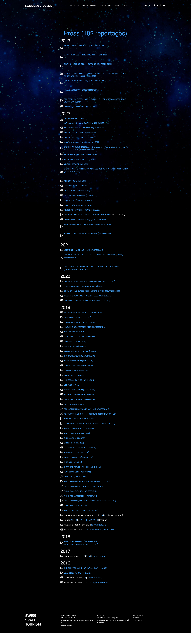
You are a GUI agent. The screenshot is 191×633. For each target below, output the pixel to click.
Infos (123, 5)
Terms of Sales (138, 615)
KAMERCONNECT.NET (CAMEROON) (79, 380)
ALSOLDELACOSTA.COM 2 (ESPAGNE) (80, 132)
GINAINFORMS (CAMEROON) (76, 370)
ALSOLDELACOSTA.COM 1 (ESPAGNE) (80, 137)
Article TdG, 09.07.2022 (74, 118)
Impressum (137, 620)
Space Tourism (104, 5)
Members (100, 623)
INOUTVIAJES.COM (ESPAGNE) (77, 190)
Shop (115, 5)
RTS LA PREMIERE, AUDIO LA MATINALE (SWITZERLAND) (87, 409)
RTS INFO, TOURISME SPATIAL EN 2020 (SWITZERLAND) (87, 300)
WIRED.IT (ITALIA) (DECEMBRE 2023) (79, 106)
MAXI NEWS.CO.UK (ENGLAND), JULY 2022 (81, 142)
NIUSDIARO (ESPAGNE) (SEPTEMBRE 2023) (82, 210)
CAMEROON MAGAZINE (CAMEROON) (80, 447)
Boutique (100, 615)
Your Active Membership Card (108, 618)
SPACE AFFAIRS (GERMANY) (76, 505)
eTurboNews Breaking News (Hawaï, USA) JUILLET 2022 (87, 224)
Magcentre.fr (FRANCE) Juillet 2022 (79, 200)
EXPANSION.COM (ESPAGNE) (76, 186)
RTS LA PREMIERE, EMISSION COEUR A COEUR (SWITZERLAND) (90, 500)
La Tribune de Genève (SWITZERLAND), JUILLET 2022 (86, 123)
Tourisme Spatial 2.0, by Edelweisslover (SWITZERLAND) (88, 233)
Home (72, 5)
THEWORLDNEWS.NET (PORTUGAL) (79, 428)
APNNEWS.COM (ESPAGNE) (76, 181)
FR (150, 5)
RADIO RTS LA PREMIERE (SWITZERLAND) (81, 496)
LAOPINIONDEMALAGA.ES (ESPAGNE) (80, 195)
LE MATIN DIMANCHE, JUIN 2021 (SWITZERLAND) (84, 250)
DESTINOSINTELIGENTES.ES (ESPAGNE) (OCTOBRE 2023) (88, 64)
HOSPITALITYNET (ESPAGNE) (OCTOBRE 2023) (84, 80)
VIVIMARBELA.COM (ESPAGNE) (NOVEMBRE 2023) (85, 219)
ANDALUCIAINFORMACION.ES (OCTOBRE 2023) (84, 45)
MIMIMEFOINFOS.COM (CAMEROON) (80, 390)
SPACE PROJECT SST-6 (86, 5)
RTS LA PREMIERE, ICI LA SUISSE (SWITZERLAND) (84, 486)
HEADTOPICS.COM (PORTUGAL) (77, 375)
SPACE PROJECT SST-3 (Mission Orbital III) (113, 620)
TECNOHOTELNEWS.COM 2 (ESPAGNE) (80, 154)
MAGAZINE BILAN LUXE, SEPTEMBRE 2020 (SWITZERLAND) (88, 296)
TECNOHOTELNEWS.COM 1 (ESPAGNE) (80, 159)
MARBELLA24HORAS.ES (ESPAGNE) (79, 205)
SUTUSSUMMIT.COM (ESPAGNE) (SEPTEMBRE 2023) (86, 55)
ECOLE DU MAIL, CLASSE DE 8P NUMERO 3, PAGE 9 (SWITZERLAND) (92, 291)
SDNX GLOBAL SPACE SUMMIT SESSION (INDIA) (83, 286)
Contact (136, 618)
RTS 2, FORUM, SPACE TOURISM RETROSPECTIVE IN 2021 (87, 215)
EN (146, 5)
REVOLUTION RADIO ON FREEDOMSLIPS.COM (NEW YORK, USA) (90, 414)
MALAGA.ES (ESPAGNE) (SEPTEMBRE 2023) (82, 90)
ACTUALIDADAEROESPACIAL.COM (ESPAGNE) (83, 128)
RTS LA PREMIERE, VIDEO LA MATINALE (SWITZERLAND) (87, 481)
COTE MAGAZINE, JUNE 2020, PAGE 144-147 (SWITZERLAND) (89, 281)
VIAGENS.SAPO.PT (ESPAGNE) (77, 164)
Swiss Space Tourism (69, 615)
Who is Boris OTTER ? (68, 618)
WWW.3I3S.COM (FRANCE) (75, 346)
